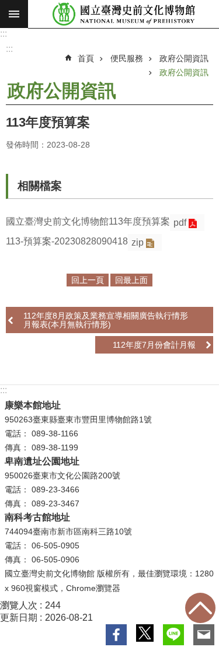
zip (137, 242)
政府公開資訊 (183, 58)
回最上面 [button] (131, 280)
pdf (179, 223)
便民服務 (126, 58)
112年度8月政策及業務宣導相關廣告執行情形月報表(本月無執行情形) (105, 319)
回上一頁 (87, 280)
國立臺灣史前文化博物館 (123, 14)
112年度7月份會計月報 (154, 344)
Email (203, 634)
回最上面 (200, 608)
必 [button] (14, 14)
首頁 (86, 58)
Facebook (116, 634)
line (173, 634)
